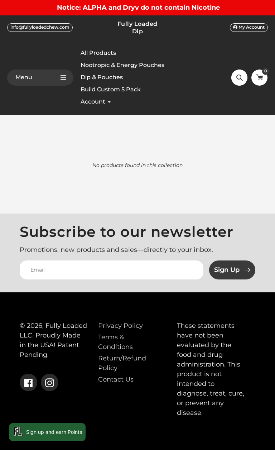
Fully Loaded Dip (137, 27)
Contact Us (116, 379)
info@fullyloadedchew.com (39, 27)
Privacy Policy (120, 326)
